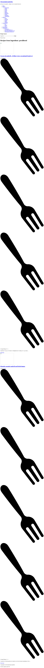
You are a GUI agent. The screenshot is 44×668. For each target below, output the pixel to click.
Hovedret (6, 19)
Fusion (6, 10)
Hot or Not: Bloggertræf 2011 (10, 30)
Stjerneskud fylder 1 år (8, 29)
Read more (2, 352)
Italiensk (6, 12)
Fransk (6, 9)
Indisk (6, 11)
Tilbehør (6, 22)
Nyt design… (7, 28)
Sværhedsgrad (5, 23)
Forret (6, 18)
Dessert (6, 20)
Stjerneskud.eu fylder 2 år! (9, 31)
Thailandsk (6, 15)
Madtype (4, 17)
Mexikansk (6, 13)
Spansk (6, 14)
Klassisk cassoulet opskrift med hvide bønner (12, 366)
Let (5, 24)
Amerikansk (7, 7)
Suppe (6, 21)
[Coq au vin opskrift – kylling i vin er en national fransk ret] (7, 53)
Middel (6, 25)
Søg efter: (2, 35)
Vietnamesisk (7, 16)
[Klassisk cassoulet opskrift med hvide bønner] (7, 364)
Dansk (6, 8)
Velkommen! (5, 27)
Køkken (4, 6)
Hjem (3, 5)
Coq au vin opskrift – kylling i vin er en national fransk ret (16, 56)
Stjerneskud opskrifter (6, 1)
